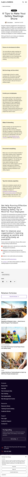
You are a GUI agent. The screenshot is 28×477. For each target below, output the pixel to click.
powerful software (12, 191)
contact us (5, 261)
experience (5, 191)
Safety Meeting (5, 274)
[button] (2, 281)
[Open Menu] (26, 2)
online (8, 246)
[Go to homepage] (7, 2)
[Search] (22, 2)
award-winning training (10, 193)
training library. (13, 259)
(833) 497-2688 (7, 451)
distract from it (16, 137)
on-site (14, 246)
